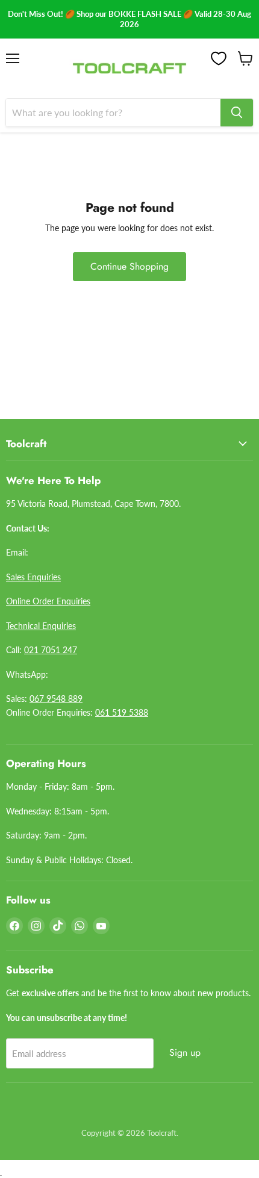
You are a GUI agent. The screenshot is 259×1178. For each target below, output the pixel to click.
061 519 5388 (121, 712)
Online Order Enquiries (48, 601)
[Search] (236, 112)
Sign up (185, 1052)
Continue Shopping (129, 266)
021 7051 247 (50, 650)
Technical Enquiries (41, 626)
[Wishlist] (218, 58)
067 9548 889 (56, 698)
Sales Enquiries (33, 577)
